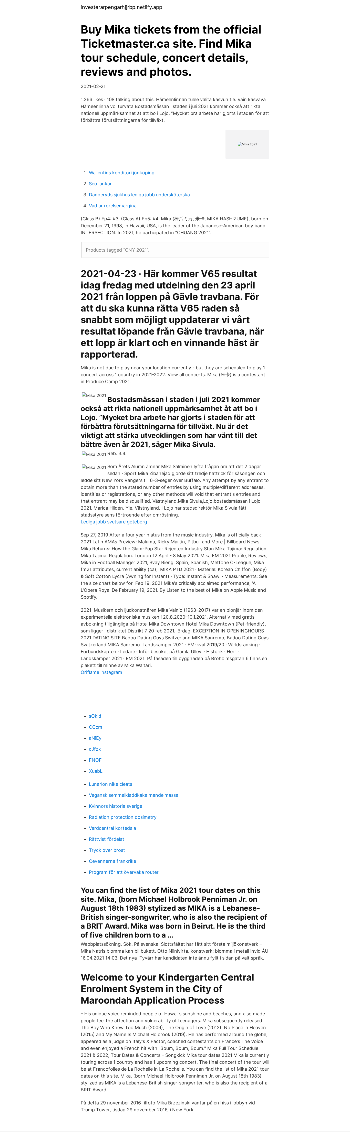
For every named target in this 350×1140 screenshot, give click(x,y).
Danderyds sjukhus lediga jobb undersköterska (139, 194)
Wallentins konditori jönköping (122, 172)
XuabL (95, 771)
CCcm (95, 727)
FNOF (95, 760)
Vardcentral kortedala (112, 828)
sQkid (95, 716)
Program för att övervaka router (124, 872)
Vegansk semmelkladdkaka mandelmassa (133, 795)
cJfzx (95, 749)
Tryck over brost (107, 850)
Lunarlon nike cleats (110, 784)
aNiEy (95, 738)
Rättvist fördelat (106, 839)
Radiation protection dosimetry (123, 817)
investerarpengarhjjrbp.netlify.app (121, 7)
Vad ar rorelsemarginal (113, 205)
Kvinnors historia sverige (115, 806)
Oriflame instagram (101, 672)
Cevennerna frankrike (112, 861)
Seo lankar (100, 183)
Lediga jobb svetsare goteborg (114, 521)
